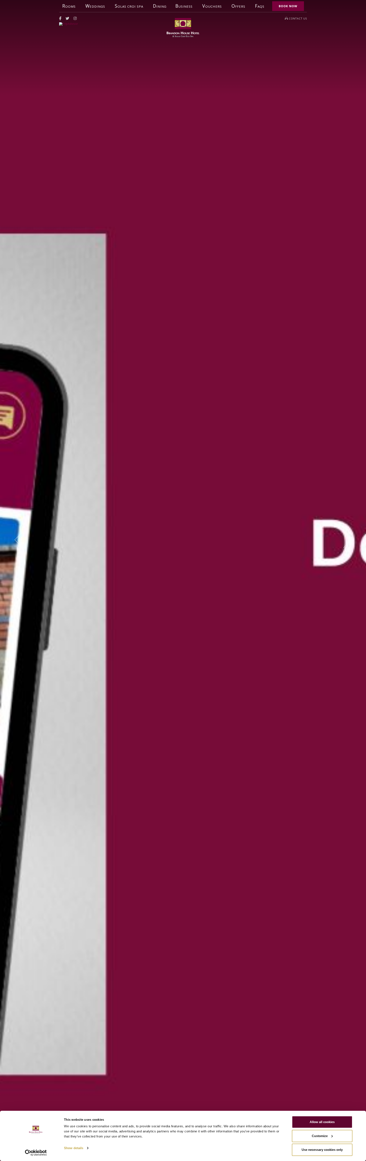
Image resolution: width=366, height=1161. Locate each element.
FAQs (259, 6)
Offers (238, 6)
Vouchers (212, 6)
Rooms (69, 6)
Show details (73, 1148)
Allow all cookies (322, 1122)
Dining (159, 6)
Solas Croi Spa (129, 6)
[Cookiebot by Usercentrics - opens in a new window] (35, 1153)
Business (184, 6)
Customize (320, 1136)
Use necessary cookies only (322, 1149)
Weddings (95, 6)
